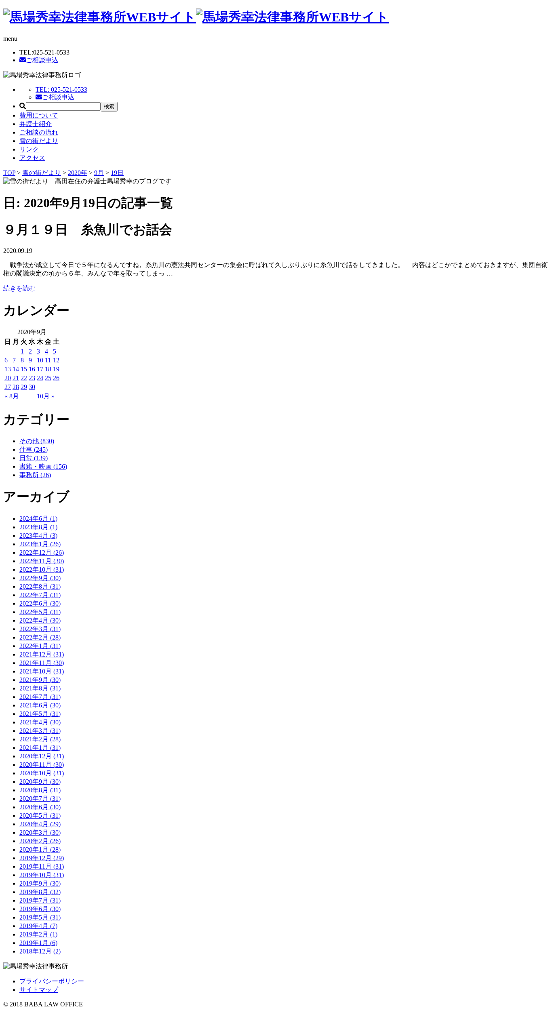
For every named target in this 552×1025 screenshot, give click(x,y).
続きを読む (19, 288)
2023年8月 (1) (38, 527)
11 (48, 360)
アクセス (32, 157)
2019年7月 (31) (40, 900)
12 (56, 360)
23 (32, 378)
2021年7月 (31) (40, 696)
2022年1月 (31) (40, 645)
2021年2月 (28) (40, 739)
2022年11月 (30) (41, 561)
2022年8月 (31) (40, 586)
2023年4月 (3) (38, 535)
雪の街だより (38, 140)
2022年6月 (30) (40, 603)
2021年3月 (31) (40, 730)
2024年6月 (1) (38, 518)
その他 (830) (36, 441)
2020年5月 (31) (40, 815)
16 (32, 369)
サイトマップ (38, 989)
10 (40, 360)
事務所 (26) (35, 474)
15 (24, 369)
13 (7, 369)
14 (16, 369)
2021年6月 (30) (40, 705)
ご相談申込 (42, 60)
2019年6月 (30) (40, 908)
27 (7, 386)
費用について (38, 115)
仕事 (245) (33, 449)
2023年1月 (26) (40, 544)
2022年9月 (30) (40, 578)
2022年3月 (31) (40, 628)
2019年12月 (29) (41, 858)
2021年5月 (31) (40, 713)
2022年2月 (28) (40, 637)
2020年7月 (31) (40, 798)
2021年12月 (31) (41, 654)
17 (40, 369)
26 (56, 378)
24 (40, 378)
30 (32, 386)
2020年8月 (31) (40, 790)
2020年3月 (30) (40, 832)
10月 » (46, 396)
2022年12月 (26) (41, 552)
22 (24, 378)
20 (7, 378)
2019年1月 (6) (38, 942)
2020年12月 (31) (41, 756)
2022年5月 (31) (40, 611)
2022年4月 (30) (40, 620)
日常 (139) (33, 458)
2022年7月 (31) (40, 594)
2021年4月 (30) (40, 722)
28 (16, 386)
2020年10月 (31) (41, 773)
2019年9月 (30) (40, 883)
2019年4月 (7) (38, 925)
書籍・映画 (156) (43, 466)
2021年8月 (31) (40, 688)
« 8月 (11, 396)
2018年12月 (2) (40, 951)
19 (56, 369)
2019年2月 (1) (38, 934)
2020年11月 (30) (41, 764)
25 (48, 378)
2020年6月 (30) (40, 807)
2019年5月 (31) (40, 917)
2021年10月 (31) (41, 671)
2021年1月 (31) (40, 747)
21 (16, 378)
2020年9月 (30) (40, 781)
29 (24, 386)
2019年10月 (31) (41, 874)
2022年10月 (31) (41, 569)
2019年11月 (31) (41, 866)
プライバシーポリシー (51, 981)
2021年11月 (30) (41, 662)
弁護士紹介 (35, 123)
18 (48, 369)
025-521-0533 (61, 89)
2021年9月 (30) (40, 679)
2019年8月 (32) (40, 891)
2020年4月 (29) (40, 824)
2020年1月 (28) (40, 849)
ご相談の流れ (38, 132)
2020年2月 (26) (40, 841)
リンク (29, 149)
